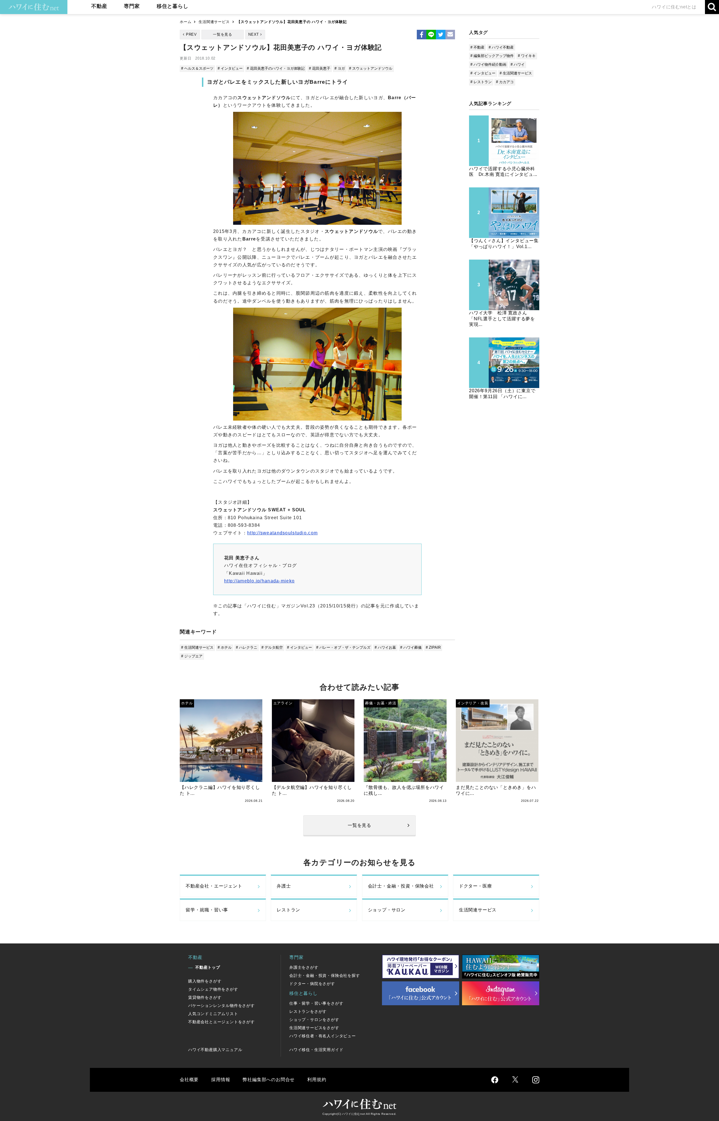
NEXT (253, 34)
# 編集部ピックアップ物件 (492, 56)
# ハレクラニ (246, 647)
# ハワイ (518, 64)
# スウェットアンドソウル (370, 68)
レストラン (288, 909)
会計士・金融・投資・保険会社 (401, 886)
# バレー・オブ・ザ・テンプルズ (343, 647)
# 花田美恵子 (319, 68)
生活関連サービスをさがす (314, 1027)
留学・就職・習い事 (207, 909)
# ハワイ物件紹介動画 (488, 64)
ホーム (185, 22)
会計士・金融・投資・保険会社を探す (324, 975)
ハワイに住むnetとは (674, 6)
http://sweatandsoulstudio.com (282, 532)
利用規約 (316, 1079)
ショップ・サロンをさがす (314, 1019)
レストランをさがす (308, 1011)
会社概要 (189, 1079)
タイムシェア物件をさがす (213, 989)
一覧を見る (222, 34)
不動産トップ (207, 967)
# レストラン (481, 82)
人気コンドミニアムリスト (213, 1013)
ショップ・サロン (387, 909)
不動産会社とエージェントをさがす (221, 1022)
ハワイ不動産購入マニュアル (215, 1049)
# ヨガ (340, 68)
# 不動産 (477, 47)
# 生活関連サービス (197, 647)
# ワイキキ (527, 56)
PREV (191, 34)
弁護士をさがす (303, 967)
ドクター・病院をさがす (312, 983)
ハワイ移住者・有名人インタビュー (322, 1036)
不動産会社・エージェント (214, 886)
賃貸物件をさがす (204, 997)
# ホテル (225, 647)
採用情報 (220, 1079)
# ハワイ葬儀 (411, 647)
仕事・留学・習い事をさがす (316, 1003)
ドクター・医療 (475, 886)
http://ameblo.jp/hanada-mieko (259, 580)
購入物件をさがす (204, 981)
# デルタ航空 (272, 647)
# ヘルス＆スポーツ (197, 68)
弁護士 (284, 886)
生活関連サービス (214, 22)
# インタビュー (230, 68)
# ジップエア (191, 656)
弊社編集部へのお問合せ (269, 1079)
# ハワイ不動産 (501, 47)
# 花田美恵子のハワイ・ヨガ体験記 (276, 68)
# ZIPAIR (433, 647)
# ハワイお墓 (385, 647)
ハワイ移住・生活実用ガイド (316, 1049)
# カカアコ (505, 82)
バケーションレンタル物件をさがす (221, 1005)
